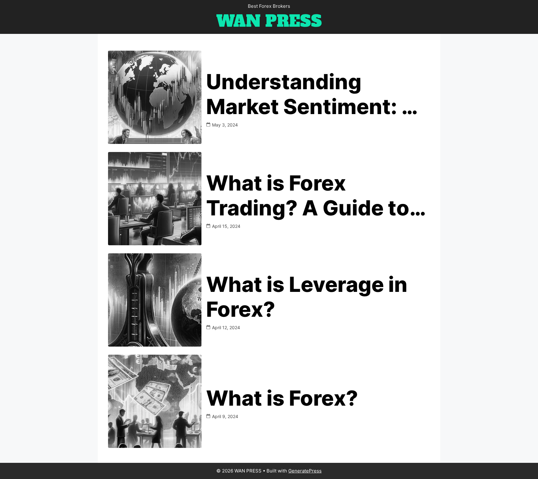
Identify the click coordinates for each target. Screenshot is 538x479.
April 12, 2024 (226, 327)
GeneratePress (305, 471)
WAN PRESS (269, 21)
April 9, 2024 (225, 416)
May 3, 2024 (225, 124)
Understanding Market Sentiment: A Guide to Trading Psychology (312, 94)
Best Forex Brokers (269, 6)
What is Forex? (282, 398)
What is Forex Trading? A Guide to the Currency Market (312, 196)
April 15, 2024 (226, 226)
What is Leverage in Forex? (307, 297)
